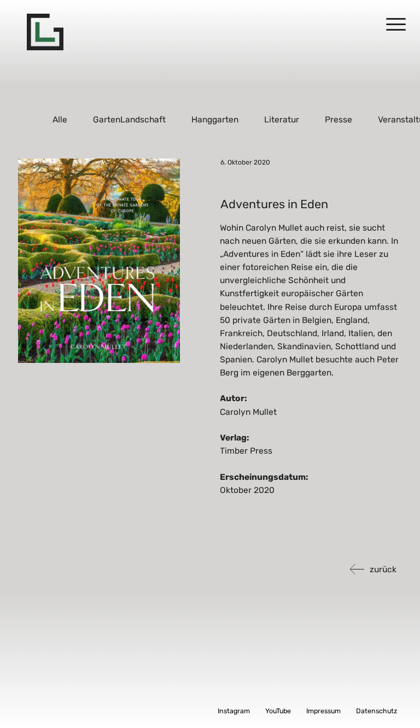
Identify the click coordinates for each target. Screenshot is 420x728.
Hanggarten (215, 119)
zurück (383, 569)
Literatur (282, 119)
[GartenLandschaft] (45, 32)
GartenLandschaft (130, 119)
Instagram (234, 711)
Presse (338, 119)
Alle (60, 119)
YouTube (278, 711)
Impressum (323, 711)
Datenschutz (376, 711)
